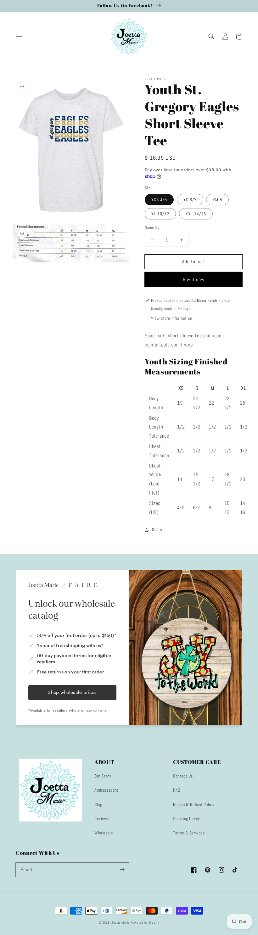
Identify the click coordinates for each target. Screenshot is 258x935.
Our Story (102, 776)
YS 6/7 (190, 199)
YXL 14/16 (196, 214)
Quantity (152, 227)
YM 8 (217, 199)
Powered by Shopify (145, 923)
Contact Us (183, 776)
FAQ (176, 790)
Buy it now (194, 279)
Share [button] (157, 529)
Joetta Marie (120, 923)
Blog (98, 804)
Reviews (101, 819)
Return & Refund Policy (193, 804)
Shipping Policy (186, 819)
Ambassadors (106, 790)
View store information (171, 318)
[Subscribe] (122, 870)
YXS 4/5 (159, 199)
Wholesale (103, 833)
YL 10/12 (160, 214)
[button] (19, 36)
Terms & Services (189, 833)
